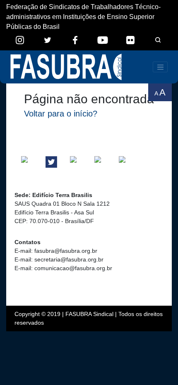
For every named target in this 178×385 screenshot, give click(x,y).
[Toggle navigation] (160, 67)
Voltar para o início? (60, 113)
